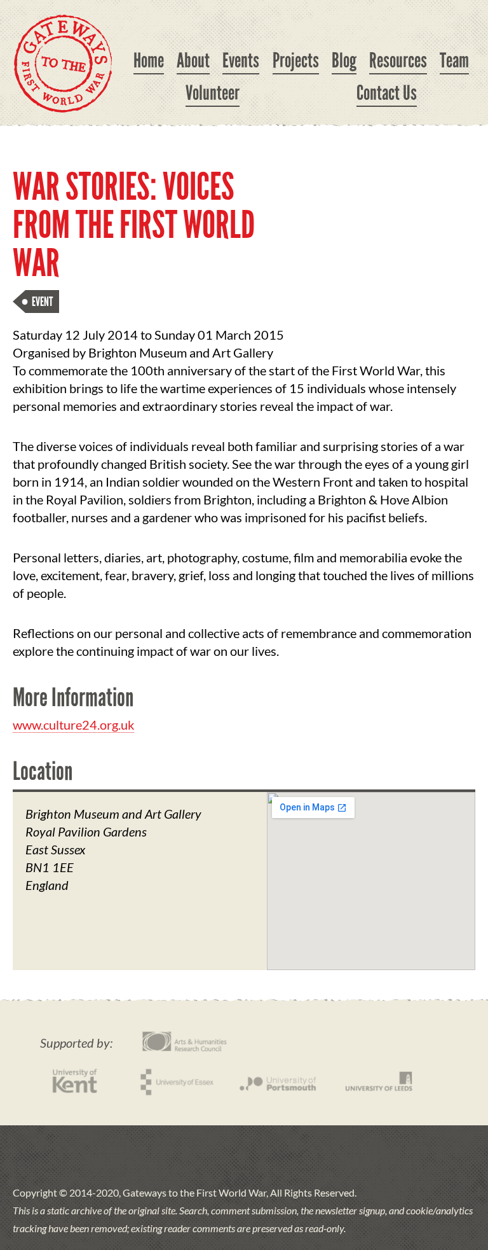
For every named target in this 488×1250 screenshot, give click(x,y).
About (193, 60)
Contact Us (386, 93)
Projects (296, 60)
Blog (344, 60)
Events (240, 60)
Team (454, 60)
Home (148, 60)
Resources (398, 60)
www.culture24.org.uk (73, 724)
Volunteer (213, 93)
